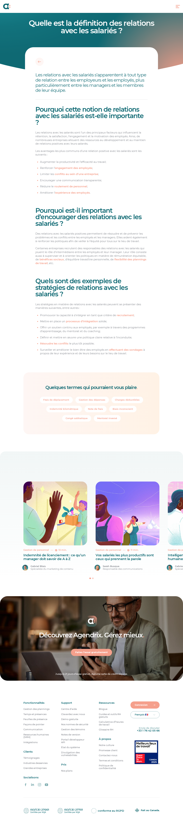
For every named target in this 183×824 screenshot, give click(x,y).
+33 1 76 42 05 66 (148, 730)
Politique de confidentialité (107, 767)
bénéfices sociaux (51, 259)
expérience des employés (72, 192)
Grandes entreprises (35, 768)
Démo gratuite (69, 719)
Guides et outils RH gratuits (110, 715)
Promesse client (108, 750)
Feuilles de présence (35, 719)
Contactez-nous (108, 755)
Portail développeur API (72, 741)
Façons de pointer (33, 724)
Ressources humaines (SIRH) (36, 736)
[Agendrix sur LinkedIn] (32, 785)
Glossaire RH (106, 729)
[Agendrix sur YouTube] (46, 785)
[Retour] (39, 62)
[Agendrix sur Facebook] (25, 785)
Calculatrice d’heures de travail (111, 723)
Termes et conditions (111, 760)
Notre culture (106, 745)
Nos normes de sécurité (74, 724)
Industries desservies (35, 763)
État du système (70, 747)
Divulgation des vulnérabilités (70, 754)
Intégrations (30, 742)
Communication (33, 729)
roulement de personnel (70, 186)
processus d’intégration (82, 321)
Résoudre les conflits (54, 343)
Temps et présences (34, 714)
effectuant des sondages (125, 349)
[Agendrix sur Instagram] (39, 785)
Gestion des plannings (36, 709)
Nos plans (66, 771)
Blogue (103, 709)
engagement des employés (73, 167)
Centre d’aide (69, 709)
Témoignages (31, 758)
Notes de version (70, 734)
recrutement (125, 315)
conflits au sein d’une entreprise (76, 174)
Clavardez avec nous (73, 714)
